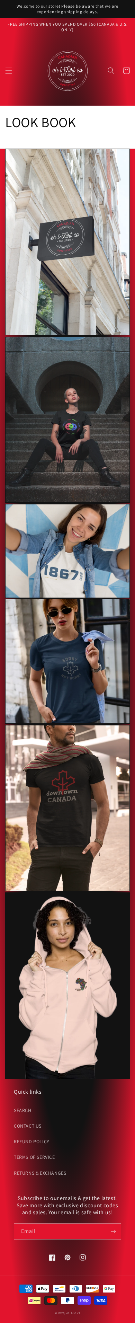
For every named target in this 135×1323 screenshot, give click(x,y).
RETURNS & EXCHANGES (40, 1173)
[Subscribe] (113, 1231)
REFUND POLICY (32, 1141)
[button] (8, 70)
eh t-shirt (73, 1313)
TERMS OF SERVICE (34, 1157)
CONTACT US (28, 1126)
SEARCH (23, 1110)
